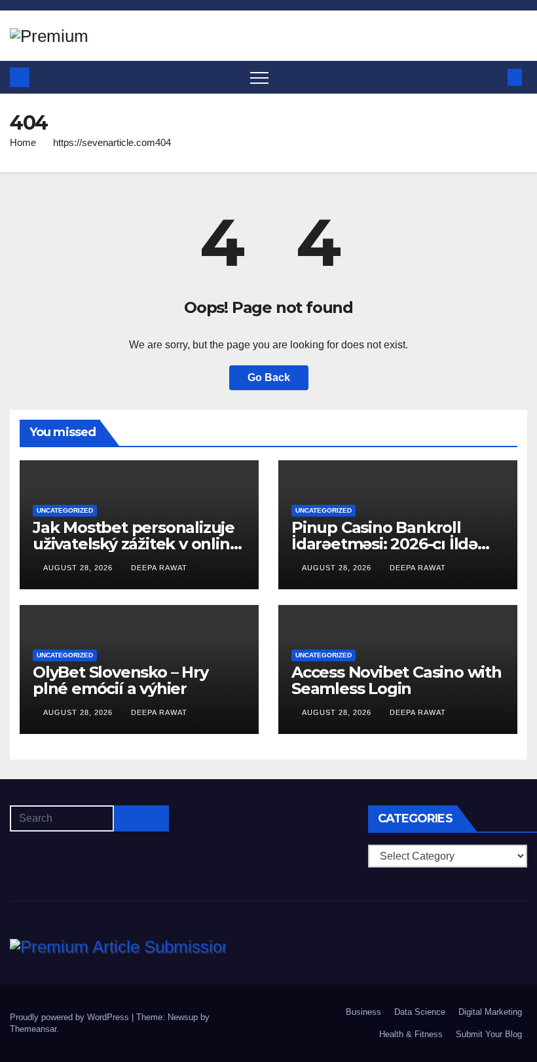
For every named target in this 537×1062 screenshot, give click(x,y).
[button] (493, 76)
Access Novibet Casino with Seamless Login (396, 680)
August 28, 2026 (79, 568)
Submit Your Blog (489, 1034)
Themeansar (33, 1029)
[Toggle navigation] (259, 77)
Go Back (269, 377)
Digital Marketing (490, 1012)
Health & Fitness (411, 1034)
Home (23, 142)
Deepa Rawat (159, 568)
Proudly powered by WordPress (71, 1017)
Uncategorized (65, 510)
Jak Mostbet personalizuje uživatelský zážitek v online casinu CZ (136, 544)
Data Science (419, 1012)
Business (363, 1012)
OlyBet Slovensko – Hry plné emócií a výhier (120, 680)
